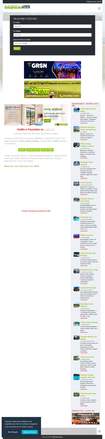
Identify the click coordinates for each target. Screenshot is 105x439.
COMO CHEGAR (34, 150)
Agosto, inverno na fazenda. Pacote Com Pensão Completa (87, 135)
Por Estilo (16, 22)
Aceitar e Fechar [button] (29, 432)
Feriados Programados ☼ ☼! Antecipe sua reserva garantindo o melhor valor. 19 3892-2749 (89, 313)
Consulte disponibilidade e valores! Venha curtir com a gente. (89, 328)
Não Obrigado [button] (13, 432)
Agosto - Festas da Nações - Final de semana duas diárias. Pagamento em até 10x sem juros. (88, 118)
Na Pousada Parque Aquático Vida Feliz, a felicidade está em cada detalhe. (88, 384)
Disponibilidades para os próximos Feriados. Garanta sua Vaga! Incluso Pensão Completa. (88, 208)
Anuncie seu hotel (78, 411)
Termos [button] (30, 427)
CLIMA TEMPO (47, 150)
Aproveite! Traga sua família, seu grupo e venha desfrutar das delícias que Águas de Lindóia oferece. (88, 189)
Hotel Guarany (53, 109)
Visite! (47, 121)
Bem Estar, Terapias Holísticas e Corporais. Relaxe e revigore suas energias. (87, 153)
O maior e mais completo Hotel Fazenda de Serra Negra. (88, 402)
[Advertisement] (36, 189)
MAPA (22, 150)
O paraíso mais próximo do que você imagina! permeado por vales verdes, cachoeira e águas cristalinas (89, 347)
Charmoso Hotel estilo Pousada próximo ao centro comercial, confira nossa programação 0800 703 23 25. (88, 225)
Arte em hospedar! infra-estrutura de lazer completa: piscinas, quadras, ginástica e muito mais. (88, 172)
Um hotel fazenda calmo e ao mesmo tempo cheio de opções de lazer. (89, 261)
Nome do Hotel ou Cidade (21, 39)
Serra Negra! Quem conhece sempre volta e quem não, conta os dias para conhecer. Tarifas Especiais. (88, 365)
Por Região (17, 31)
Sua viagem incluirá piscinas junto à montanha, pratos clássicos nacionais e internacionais (89, 295)
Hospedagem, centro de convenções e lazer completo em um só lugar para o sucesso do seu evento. (88, 243)
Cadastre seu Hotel (94, 2)
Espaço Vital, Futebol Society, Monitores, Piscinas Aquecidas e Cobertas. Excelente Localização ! (87, 277)
